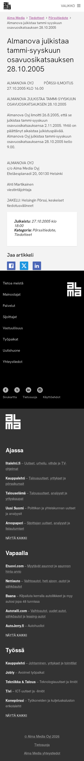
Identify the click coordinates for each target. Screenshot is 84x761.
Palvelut (9, 305)
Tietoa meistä (13, 283)
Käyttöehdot (51, 397)
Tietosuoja (30, 397)
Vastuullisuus (13, 328)
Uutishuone (11, 350)
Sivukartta (10, 397)
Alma (7, 5)
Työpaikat (10, 339)
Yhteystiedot (12, 361)
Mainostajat (12, 294)
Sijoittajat (10, 317)
